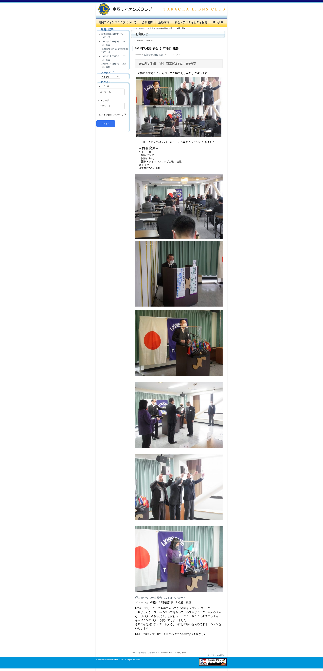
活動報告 (151, 28)
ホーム (134, 28)
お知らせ (142, 28)
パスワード (103, 100)
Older (147, 41)
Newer (139, 41)
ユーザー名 (103, 86)
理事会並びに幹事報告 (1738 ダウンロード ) (161, 597)
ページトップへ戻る (215, 655)
